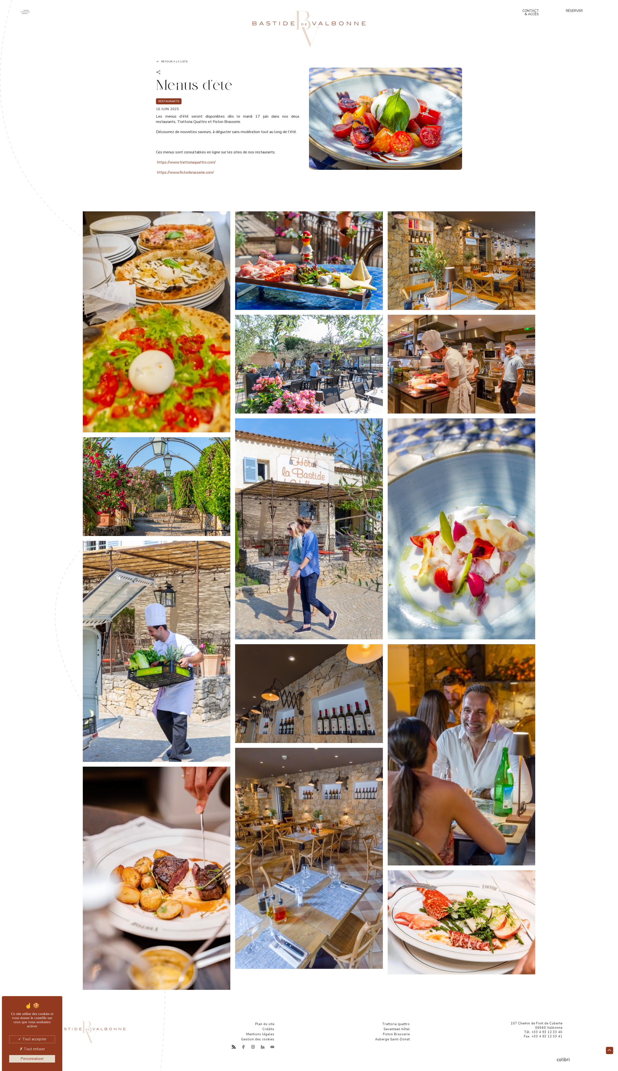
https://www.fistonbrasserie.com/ (185, 172)
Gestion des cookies (257, 1039)
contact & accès (530, 12)
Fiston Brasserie (396, 1034)
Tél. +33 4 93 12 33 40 (543, 1032)
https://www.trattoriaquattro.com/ (186, 162)
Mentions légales (260, 1034)
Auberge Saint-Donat (392, 1039)
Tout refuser (34, 1049)
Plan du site (264, 1024)
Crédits (268, 1029)
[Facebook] (241, 1047)
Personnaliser (32, 1058)
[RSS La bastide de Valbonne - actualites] (231, 1047)
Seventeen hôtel (397, 1029)
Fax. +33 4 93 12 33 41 (543, 1036)
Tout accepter (33, 1039)
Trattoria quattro (396, 1024)
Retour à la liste (174, 61)
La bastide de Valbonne (309, 29)
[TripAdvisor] (269, 1047)
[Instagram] (250, 1047)
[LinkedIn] (260, 1047)
